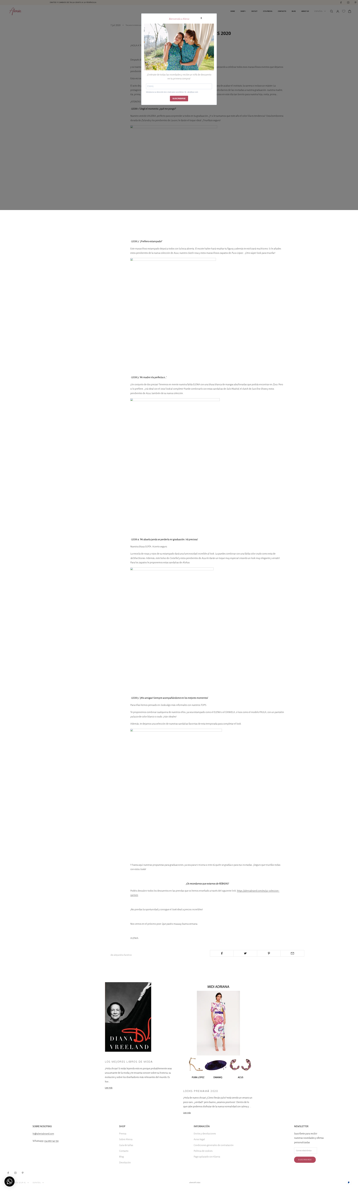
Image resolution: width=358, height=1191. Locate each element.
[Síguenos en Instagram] (15, 1172)
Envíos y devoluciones (205, 1133)
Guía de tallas (126, 1145)
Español (37, 1183)
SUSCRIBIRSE (179, 98)
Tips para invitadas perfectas (115, 1056)
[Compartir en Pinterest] (269, 953)
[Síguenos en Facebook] (8, 1172)
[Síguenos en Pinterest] (22, 1172)
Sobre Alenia (125, 1139)
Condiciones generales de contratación (214, 1145)
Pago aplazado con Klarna (207, 1156)
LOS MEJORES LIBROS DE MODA (129, 1061)
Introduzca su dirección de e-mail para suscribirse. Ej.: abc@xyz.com (172, 92)
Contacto (123, 1151)
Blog (121, 1156)
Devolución (125, 1162)
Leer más (108, 1087)
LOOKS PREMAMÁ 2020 (200, 1091)
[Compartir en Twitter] (245, 953)
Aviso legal (199, 1139)
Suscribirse (305, 1159)
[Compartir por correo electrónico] (292, 953)
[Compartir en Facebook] (221, 953)
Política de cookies (203, 1151)
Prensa (122, 1133)
